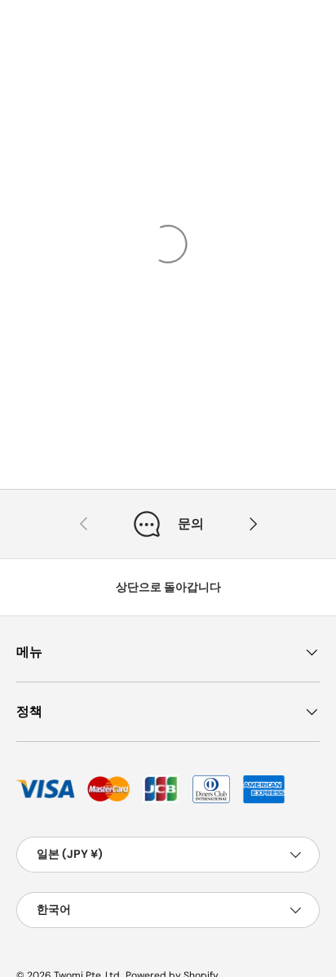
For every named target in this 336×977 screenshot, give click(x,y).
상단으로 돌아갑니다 (168, 587)
